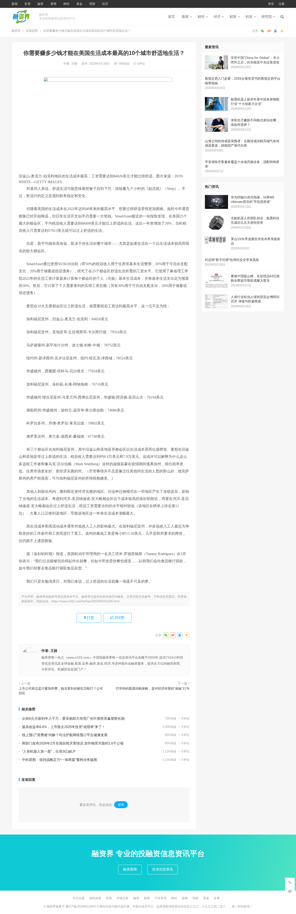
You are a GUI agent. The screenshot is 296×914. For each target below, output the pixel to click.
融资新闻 (130, 869)
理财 (92, 4)
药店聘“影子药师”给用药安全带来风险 (232, 260)
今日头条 (79, 898)
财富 (233, 17)
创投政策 (95, 898)
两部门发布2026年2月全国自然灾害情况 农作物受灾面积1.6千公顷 (72, 743)
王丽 (74, 63)
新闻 (15, 4)
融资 (40, 4)
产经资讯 (160, 898)
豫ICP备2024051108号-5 (82, 906)
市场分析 (123, 898)
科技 (249, 17)
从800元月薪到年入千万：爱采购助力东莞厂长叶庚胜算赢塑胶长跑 (73, 718)
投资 (28, 4)
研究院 (267, 17)
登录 (271, 4)
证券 (217, 898)
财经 (66, 4)
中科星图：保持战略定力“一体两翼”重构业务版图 (59, 760)
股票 (185, 898)
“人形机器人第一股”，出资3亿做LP (48, 751)
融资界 (16, 30)
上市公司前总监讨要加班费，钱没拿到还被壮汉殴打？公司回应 (61, 691)
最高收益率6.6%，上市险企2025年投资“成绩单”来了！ (63, 727)
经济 (105, 4)
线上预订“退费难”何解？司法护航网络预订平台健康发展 (65, 735)
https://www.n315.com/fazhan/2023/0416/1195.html (85, 601)
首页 (171, 17)
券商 (53, 4)
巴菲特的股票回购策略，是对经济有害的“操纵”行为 (152, 688)
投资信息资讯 (162, 869)
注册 (281, 4)
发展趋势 (32, 30)
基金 (79, 4)
